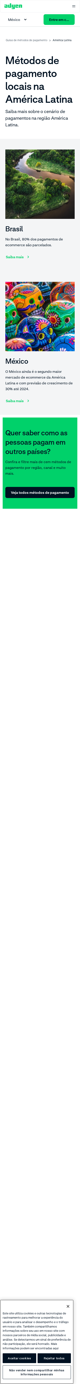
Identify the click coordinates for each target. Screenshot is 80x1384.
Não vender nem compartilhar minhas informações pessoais (36, 1372)
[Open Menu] (74, 6)
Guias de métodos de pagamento (26, 40)
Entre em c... (59, 19)
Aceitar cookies (19, 1358)
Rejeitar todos (54, 1358)
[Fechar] (68, 1306)
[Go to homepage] (13, 6)
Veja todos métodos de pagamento (40, 492)
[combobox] (18, 19)
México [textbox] (14, 19)
